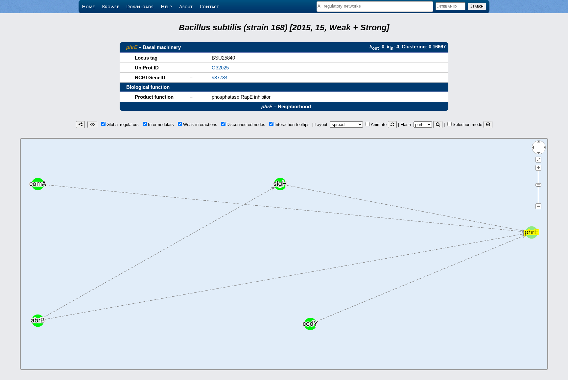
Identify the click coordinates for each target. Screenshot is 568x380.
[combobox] (375, 6)
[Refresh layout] (392, 124)
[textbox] (375, 6)
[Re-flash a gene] (437, 124)
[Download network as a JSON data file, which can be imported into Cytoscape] (92, 124)
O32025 (220, 67)
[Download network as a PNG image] (80, 124)
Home (88, 6)
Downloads (140, 6)
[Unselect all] (488, 124)
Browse (110, 6)
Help (166, 6)
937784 (219, 77)
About (186, 6)
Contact (209, 6)
